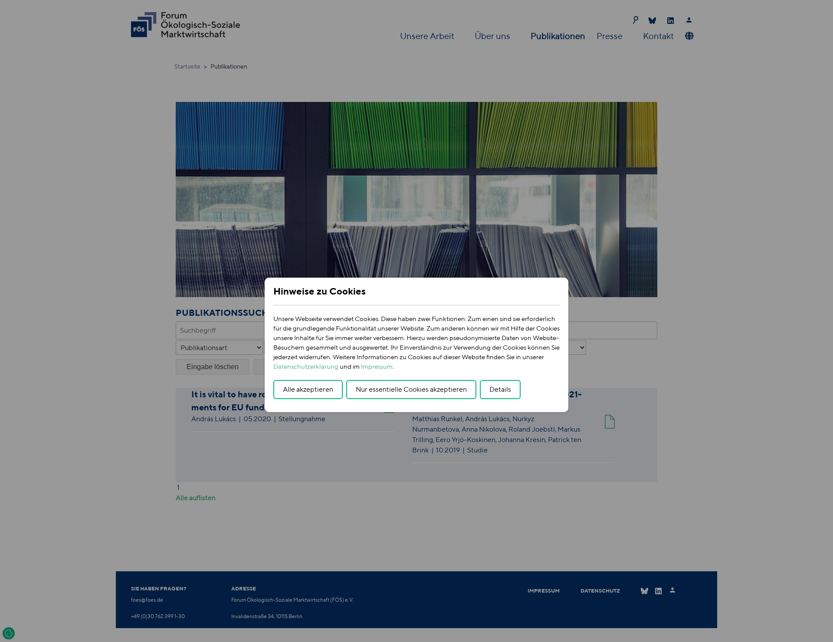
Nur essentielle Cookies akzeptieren (411, 389)
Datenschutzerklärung (305, 366)
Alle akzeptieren (308, 389)
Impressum (377, 366)
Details (500, 389)
